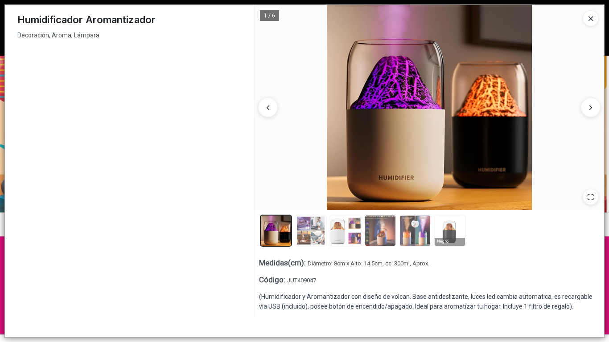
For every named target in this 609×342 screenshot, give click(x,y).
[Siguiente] (591, 107)
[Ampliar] (591, 197)
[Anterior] (268, 107)
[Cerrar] (591, 18)
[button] (276, 231)
